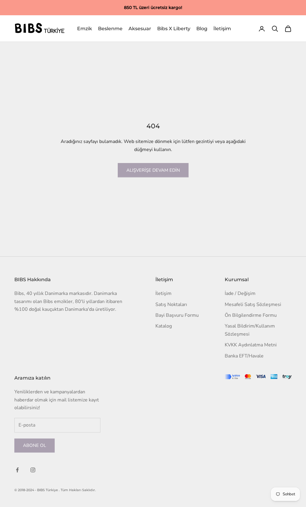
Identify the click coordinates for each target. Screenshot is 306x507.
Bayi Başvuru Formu (177, 315)
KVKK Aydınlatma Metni (251, 345)
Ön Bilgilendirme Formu (251, 315)
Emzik (84, 28)
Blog (201, 28)
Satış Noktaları (171, 304)
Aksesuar (139, 28)
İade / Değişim (240, 293)
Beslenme (110, 28)
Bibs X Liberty (173, 28)
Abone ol (34, 445)
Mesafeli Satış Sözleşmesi (253, 304)
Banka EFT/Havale (244, 356)
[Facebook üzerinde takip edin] (17, 470)
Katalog (163, 326)
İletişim (222, 28)
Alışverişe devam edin (153, 170)
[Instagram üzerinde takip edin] (33, 470)
